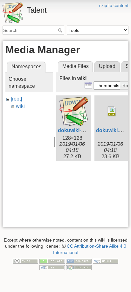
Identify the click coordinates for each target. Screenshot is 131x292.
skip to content (113, 5)
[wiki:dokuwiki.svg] (112, 111)
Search (61, 30)
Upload (107, 66)
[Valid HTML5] (105, 261)
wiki (20, 106)
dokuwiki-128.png (79, 130)
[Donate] (52, 261)
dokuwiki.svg (112, 130)
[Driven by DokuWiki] (79, 267)
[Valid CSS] (52, 267)
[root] (16, 98)
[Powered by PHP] (79, 261)
